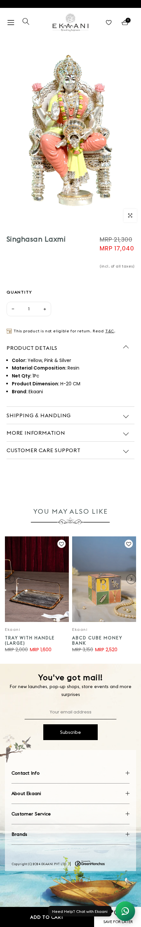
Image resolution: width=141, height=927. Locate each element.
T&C (109, 330)
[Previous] (10, 579)
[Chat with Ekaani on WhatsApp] (125, 911)
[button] (61, 544)
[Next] (131, 579)
